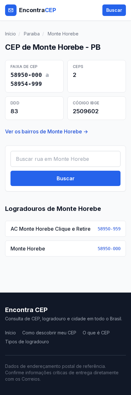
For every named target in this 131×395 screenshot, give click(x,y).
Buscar (114, 10)
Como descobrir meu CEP (49, 332)
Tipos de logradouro (27, 341)
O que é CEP (96, 332)
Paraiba (32, 33)
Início (10, 33)
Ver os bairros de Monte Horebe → (46, 131)
